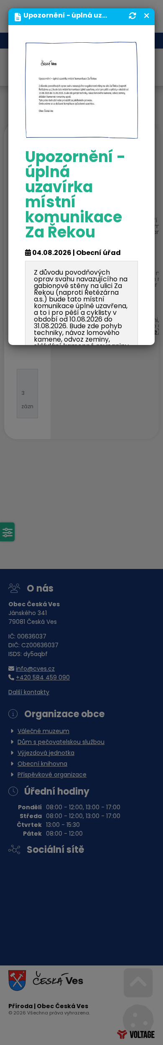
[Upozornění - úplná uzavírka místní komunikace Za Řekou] (81, 90)
